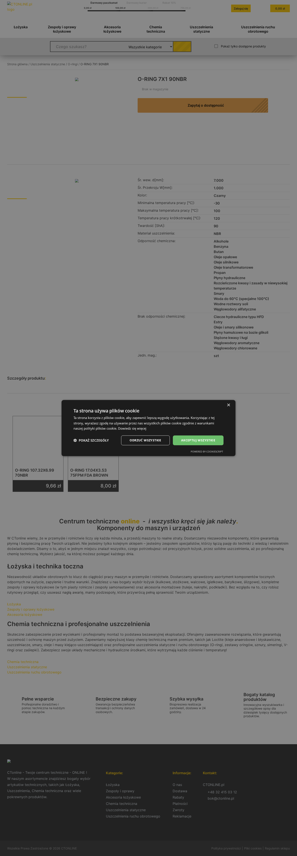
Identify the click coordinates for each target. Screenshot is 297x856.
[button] (91, 440)
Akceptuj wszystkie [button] (198, 440)
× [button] (228, 405)
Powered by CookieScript (207, 451)
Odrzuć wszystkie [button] (145, 440)
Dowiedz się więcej (132, 428)
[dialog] (148, 428)
